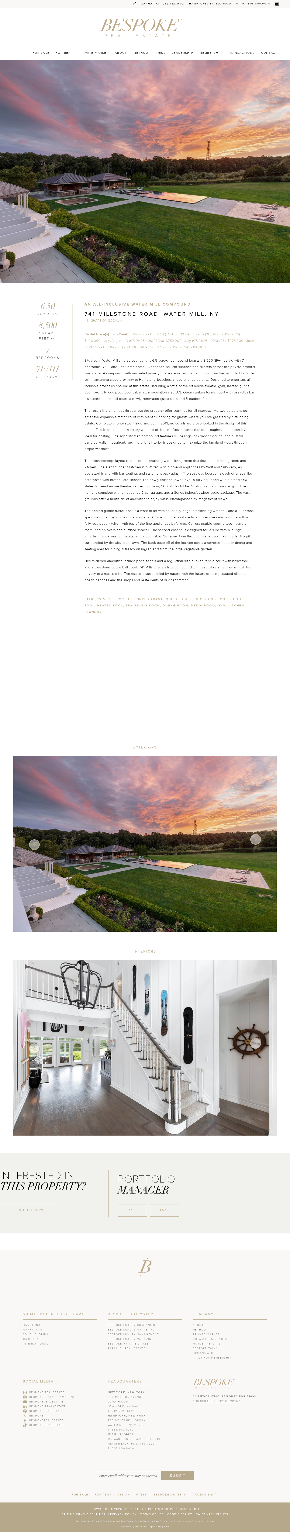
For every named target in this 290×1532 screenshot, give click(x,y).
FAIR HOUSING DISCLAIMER (84, 1514)
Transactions (241, 52)
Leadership (182, 52)
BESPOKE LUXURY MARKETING (131, 1330)
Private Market (94, 52)
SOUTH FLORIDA (36, 1334)
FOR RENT (64, 52)
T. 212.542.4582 (120, 1411)
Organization (205, 1353)
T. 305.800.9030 (121, 1448)
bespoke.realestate (47, 1425)
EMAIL (164, 1210)
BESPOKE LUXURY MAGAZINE (130, 1339)
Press (160, 52)
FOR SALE (40, 52)
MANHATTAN (32, 1330)
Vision (124, 1494)
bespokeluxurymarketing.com (152, 1526)
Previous (34, 844)
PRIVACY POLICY (123, 1514)
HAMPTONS (31, 1325)
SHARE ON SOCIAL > (106, 320)
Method (141, 52)
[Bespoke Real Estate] (142, 27)
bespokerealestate (46, 1402)
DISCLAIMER (189, 1509)
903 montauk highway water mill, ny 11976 (127, 1420)
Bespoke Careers (170, 1494)
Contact (269, 52)
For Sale (80, 1494)
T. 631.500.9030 (121, 1430)
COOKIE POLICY (179, 1514)
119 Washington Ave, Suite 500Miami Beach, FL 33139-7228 (134, 1439)
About (121, 52)
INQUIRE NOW (31, 1210)
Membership (211, 52)
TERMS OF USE (152, 1514)
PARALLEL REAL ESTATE (126, 1348)
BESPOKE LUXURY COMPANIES (131, 1325)
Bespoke (36, 1416)
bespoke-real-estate (47, 1406)
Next (255, 839)
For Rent (102, 1494)
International (35, 1344)
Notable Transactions (213, 1339)
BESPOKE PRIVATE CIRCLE (128, 1344)
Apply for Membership (212, 1358)
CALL (132, 1210)
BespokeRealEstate (46, 1411)
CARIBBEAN (32, 1339)
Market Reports (207, 1344)
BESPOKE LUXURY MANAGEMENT (133, 1334)
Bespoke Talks (205, 1348)
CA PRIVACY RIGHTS (212, 1514)
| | (86, 320)
